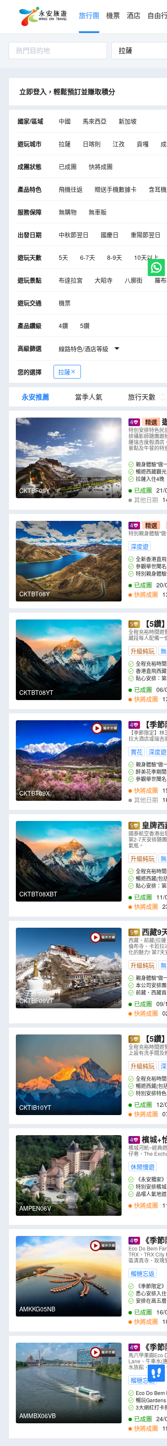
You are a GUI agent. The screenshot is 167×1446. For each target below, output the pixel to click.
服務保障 (30, 211)
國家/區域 (30, 121)
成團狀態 (30, 166)
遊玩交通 (30, 302)
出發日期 (30, 234)
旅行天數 (141, 397)
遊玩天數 (30, 257)
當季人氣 (88, 397)
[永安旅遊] (42, 17)
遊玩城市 (30, 143)
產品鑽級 (30, 325)
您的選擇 (30, 371)
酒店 (133, 15)
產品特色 (30, 189)
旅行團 (89, 15)
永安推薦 (35, 397)
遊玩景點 (30, 280)
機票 (113, 15)
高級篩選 (30, 348)
